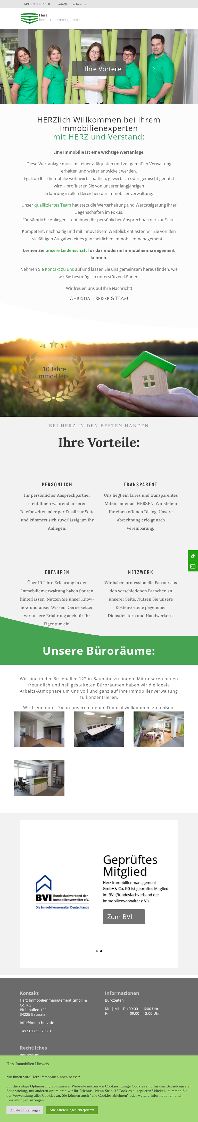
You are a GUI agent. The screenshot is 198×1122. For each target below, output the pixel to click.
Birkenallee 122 (33, 1009)
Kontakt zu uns (59, 269)
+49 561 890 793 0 (35, 1030)
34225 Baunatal (33, 1014)
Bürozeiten (114, 1000)
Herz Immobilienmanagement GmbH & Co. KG (53, 1002)
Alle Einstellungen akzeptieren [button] (72, 1110)
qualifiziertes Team (52, 205)
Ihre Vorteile (103, 68)
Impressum (29, 1054)
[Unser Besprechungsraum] (99, 745)
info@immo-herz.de (37, 1022)
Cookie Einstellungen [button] (25, 1110)
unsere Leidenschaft (66, 250)
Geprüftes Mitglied (130, 865)
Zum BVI (119, 916)
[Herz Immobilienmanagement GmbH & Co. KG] (39, 745)
